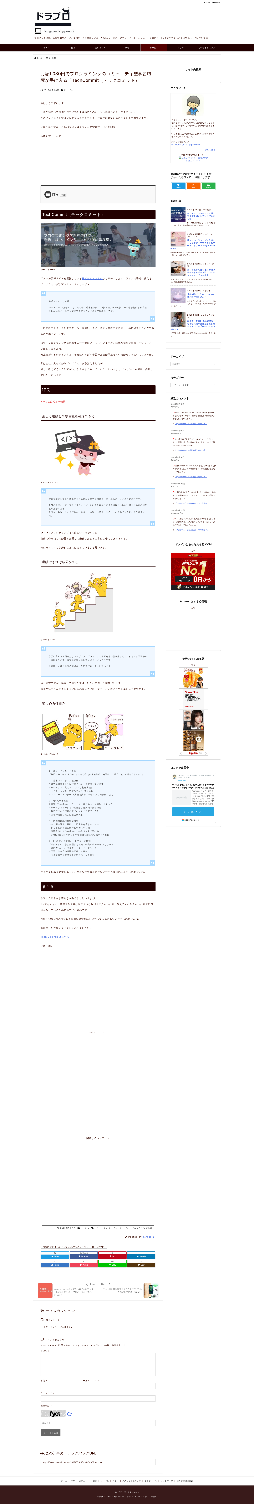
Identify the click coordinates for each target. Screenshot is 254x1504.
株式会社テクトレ (92, 278)
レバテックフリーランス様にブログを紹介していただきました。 (201, 216)
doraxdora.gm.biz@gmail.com (185, 144)
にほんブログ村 (193, 160)
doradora (148, 1236)
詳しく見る (210, 149)
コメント (45, 1351)
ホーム (39, 58)
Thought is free (147, 1497)
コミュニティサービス (105, 1228)
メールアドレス (90, 1380)
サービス (52, 58)
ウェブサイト (47, 1393)
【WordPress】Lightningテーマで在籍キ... (191, 503)
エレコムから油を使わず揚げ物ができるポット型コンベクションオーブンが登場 (201, 272)
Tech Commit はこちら (55, 936)
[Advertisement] (98, 159)
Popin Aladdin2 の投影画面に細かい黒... (191, 424)
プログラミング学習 (142, 1228)
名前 (44, 1380)
